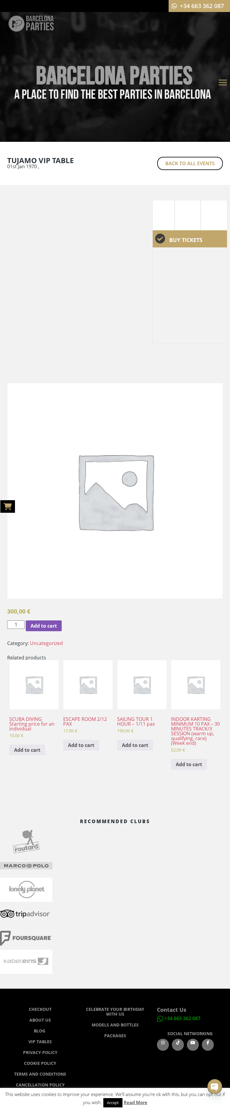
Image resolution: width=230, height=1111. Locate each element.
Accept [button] (113, 1102)
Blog (40, 1031)
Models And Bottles (115, 1025)
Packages (115, 1035)
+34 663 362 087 (182, 1018)
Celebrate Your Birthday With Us (115, 1011)
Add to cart (44, 626)
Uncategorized (46, 643)
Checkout (40, 1009)
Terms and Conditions (40, 1074)
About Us (40, 1020)
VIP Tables (40, 1041)
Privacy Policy (40, 1052)
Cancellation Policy (40, 1085)
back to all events (190, 163)
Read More (135, 1102)
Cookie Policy (40, 1063)
